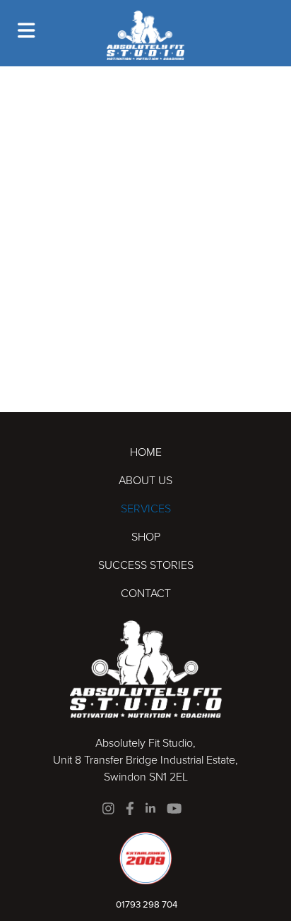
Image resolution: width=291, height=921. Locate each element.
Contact (146, 593)
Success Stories (146, 565)
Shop (145, 537)
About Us (145, 480)
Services (146, 508)
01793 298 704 (145, 904)
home (146, 452)
